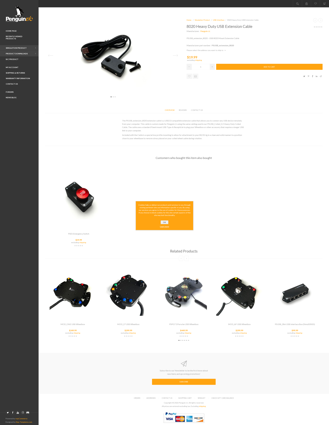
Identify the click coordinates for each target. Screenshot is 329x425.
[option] (72, 301)
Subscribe (184, 382)
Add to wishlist (189, 76)
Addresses (151, 398)
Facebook (312, 76)
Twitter (304, 76)
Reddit (320, 76)
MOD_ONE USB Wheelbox (73, 324)
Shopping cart (185, 398)
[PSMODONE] (72, 292)
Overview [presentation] (170, 110)
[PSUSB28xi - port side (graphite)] (295, 292)
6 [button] (188, 340)
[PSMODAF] (239, 292)
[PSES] (78, 196)
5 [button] (186, 340)
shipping (198, 60)
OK (164, 222)
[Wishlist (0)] (315, 3)
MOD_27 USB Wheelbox (128, 324)
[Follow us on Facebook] (13, 412)
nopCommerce (21, 418)
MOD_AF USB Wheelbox (239, 324)
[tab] (169, 110)
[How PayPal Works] (183, 424)
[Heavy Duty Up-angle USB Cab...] (320, 20)
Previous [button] (181, 258)
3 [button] (182, 340)
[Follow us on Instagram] (23, 412)
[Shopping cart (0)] (324, 3)
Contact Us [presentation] (197, 110)
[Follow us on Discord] (28, 412)
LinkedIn (316, 76)
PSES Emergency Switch (78, 233)
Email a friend (195, 76)
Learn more (164, 226)
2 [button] (180, 340)
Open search (297, 3)
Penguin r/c (205, 31)
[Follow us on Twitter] (8, 412)
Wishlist (201, 398)
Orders (137, 398)
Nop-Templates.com (24, 422)
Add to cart (269, 67)
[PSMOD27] (128, 292)
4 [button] (184, 340)
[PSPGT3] (184, 292)
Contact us (167, 398)
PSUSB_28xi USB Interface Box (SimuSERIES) (295, 324)
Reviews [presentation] (183, 110)
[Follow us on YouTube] (18, 412)
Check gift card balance (222, 398)
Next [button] (186, 258)
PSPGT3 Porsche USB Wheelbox (183, 324)
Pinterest (308, 76)
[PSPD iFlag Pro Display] (315, 20)
